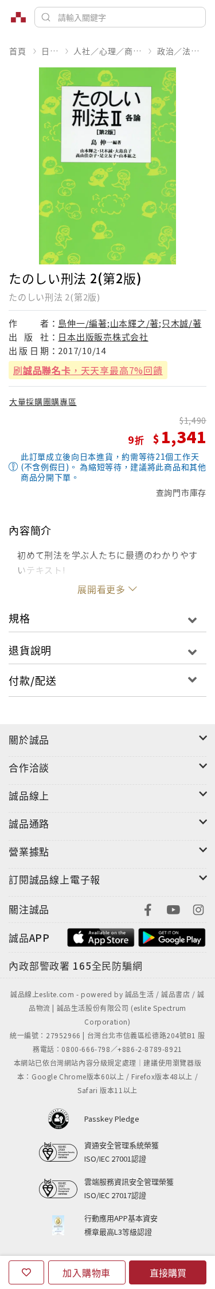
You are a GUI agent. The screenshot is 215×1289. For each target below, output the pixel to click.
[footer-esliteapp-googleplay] (172, 936)
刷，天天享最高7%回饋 (88, 370)
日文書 (49, 51)
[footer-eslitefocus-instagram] (198, 908)
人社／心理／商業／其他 (107, 51)
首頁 (17, 51)
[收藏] (26, 1272)
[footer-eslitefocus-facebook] (148, 908)
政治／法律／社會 (181, 51)
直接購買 (168, 1272)
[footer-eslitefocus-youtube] (173, 908)
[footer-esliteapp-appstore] (101, 936)
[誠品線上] (18, 17)
